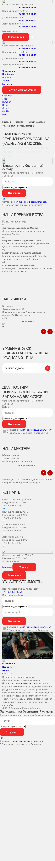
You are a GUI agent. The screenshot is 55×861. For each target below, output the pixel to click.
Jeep (4, 98)
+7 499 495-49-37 (27, 27)
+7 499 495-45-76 (27, 7)
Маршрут (7, 567)
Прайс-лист (8, 74)
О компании (8, 71)
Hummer (6, 102)
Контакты (7, 84)
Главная (6, 122)
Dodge (5, 105)
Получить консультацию (21, 89)
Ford (4, 114)
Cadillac (6, 111)
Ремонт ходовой (36, 122)
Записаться (14, 575)
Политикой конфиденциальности (30, 202)
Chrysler (6, 108)
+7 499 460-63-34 (27, 14)
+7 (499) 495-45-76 (12, 592)
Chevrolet (7, 95)
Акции (5, 80)
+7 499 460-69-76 (27, 20)
